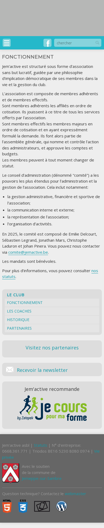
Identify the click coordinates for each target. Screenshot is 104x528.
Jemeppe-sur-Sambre (42, 478)
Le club (16, 294)
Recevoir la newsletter (42, 369)
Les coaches (19, 311)
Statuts (40, 445)
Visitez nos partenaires (52, 347)
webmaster (75, 493)
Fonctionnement (25, 302)
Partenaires (19, 328)
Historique (18, 319)
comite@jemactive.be (28, 252)
